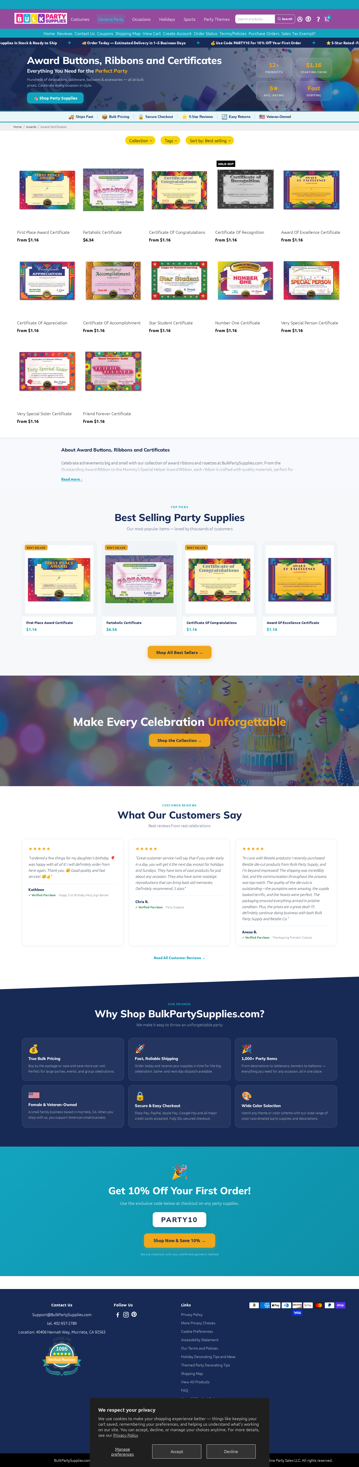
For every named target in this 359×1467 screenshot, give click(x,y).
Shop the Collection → (179, 740)
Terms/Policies (233, 33)
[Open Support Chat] (318, 19)
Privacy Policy (125, 1435)
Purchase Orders (264, 33)
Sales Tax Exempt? (298, 33)
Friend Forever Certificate (107, 413)
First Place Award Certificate (43, 232)
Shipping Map (128, 33)
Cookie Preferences (197, 1331)
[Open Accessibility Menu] (308, 19)
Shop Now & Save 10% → (179, 1240)
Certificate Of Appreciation (42, 322)
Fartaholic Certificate (102, 232)
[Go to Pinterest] (134, 1315)
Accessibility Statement (199, 1339)
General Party (111, 19)
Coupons (105, 33)
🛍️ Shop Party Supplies (55, 98)
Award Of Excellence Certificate (310, 232)
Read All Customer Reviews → (180, 957)
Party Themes (217, 19)
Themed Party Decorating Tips (205, 1364)
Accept (177, 1451)
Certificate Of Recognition (239, 232)
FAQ (184, 1390)
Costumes (80, 19)
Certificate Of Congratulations (177, 232)
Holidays (167, 19)
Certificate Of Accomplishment (112, 322)
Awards (31, 127)
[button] (140, 140)
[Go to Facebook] (118, 1315)
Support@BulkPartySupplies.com (61, 1314)
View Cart (152, 33)
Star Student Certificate (171, 322)
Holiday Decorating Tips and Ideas (208, 1356)
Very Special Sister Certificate (44, 413)
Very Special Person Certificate (309, 322)
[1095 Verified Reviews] (62, 1376)
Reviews (65, 33)
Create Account (177, 33)
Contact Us (85, 33)
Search (287, 19)
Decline (231, 1451)
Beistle (22, 225)
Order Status (205, 33)
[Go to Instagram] (126, 1315)
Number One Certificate (237, 322)
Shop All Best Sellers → (179, 652)
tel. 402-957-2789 (62, 1323)
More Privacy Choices (198, 1322)
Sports (190, 19)
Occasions (141, 19)
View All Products (195, 1381)
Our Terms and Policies (199, 1348)
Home (49, 33)
